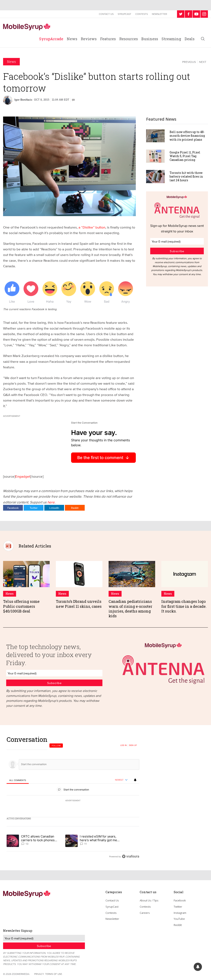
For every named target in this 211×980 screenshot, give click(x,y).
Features (108, 38)
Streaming (171, 38)
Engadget (22, 476)
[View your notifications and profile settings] (135, 780)
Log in (123, 745)
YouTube (179, 919)
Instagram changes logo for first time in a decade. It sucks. (183, 606)
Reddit (75, 508)
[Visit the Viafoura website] (130, 856)
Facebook (13, 508)
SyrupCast (124, 14)
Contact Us (106, 14)
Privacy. (39, 974)
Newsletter (159, 14)
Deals (190, 38)
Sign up (133, 745)
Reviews (89, 38)
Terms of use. (54, 974)
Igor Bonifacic (23, 99)
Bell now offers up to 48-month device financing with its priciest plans (187, 135)
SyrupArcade (51, 38)
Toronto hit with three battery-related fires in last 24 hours (186, 176)
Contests (141, 14)
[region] (73, 798)
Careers (145, 913)
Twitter (34, 508)
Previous (189, 62)
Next (202, 62)
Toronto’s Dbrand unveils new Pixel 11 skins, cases (79, 604)
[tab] (18, 780)
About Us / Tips (149, 900)
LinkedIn (54, 508)
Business (149, 38)
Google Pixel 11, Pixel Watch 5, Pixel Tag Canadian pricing (185, 156)
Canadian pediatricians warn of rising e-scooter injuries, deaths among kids (130, 608)
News (72, 38)
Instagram (180, 913)
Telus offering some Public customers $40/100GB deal (21, 606)
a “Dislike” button (92, 227)
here (51, 502)
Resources (128, 38)
